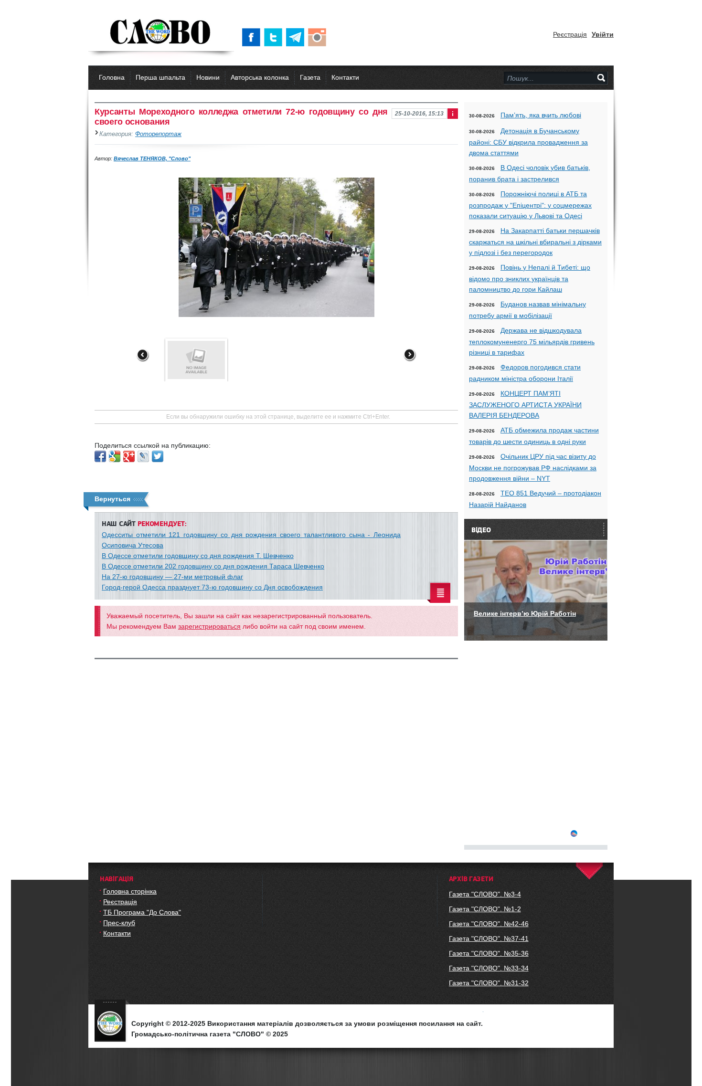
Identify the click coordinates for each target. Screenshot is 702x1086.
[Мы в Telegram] (297, 37)
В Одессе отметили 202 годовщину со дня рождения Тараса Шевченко (213, 566)
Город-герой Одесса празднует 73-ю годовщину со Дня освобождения (212, 587)
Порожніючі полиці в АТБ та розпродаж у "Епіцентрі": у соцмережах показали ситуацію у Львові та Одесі (530, 205)
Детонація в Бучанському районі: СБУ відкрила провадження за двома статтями (528, 142)
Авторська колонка (260, 77)
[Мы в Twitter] (275, 37)
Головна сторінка (130, 891)
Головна (112, 77)
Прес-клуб (119, 923)
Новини (208, 77)
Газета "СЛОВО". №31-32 (489, 983)
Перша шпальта (160, 77)
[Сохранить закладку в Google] (114, 456)
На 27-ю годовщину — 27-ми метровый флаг (172, 576)
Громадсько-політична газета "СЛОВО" (161, 32)
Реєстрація (570, 34)
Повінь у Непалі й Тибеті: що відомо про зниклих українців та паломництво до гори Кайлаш (529, 278)
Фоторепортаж (158, 134)
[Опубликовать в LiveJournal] (143, 456)
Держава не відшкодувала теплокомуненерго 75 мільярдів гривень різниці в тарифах (532, 341)
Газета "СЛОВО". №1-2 (485, 909)
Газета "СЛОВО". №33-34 (489, 968)
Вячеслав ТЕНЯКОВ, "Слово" (152, 158)
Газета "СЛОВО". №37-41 (489, 938)
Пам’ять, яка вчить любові (540, 115)
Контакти (345, 77)
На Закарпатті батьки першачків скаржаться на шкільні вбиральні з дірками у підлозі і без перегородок (535, 241)
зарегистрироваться (209, 626)
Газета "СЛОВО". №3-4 (485, 894)
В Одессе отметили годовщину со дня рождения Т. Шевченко (198, 555)
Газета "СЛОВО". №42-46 (489, 924)
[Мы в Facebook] (253, 37)
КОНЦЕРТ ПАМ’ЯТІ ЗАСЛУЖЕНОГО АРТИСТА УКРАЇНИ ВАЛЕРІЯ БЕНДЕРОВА (525, 404)
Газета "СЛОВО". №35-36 (489, 953)
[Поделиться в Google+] (129, 456)
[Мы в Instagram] (319, 37)
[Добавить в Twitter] (157, 456)
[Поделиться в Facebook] (100, 456)
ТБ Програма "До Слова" (142, 912)
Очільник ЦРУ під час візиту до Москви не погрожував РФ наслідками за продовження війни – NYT (532, 467)
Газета (310, 77)
